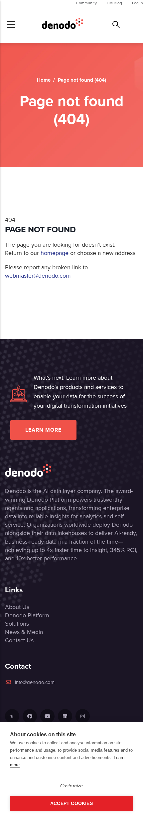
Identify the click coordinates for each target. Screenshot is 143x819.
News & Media (24, 632)
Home (44, 80)
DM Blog (114, 3)
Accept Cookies (71, 803)
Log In (137, 3)
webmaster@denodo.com (38, 275)
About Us (17, 607)
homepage (55, 253)
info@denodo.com (35, 682)
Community (86, 3)
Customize (71, 785)
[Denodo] (62, 24)
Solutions (17, 623)
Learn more (43, 430)
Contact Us (19, 640)
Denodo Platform (27, 615)
